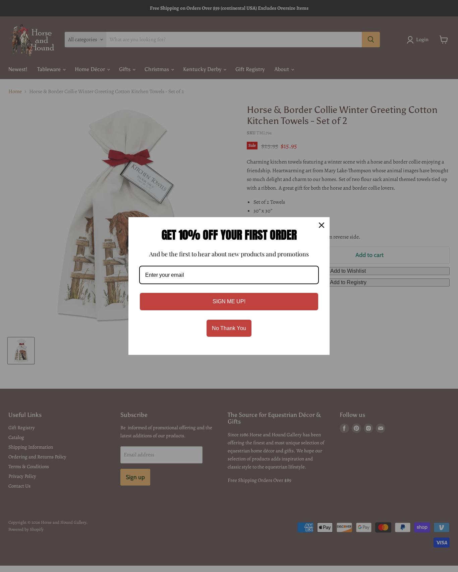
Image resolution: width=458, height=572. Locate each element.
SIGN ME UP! (229, 301)
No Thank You (229, 328)
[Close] (321, 225)
